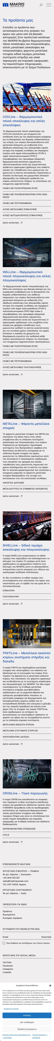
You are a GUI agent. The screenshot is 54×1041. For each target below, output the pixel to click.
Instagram (8, 969)
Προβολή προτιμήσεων (27, 1029)
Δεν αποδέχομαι (27, 1022)
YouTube (7, 962)
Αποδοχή (27, 1015)
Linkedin (7, 972)
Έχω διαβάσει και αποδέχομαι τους (28, 943)
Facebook (8, 965)
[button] (50, 985)
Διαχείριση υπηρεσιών (11, 1009)
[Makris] (14, 5)
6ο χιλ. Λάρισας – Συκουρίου (17, 874)
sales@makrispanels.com (15, 881)
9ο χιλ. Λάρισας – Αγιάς (14, 893)
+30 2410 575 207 (11, 878)
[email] (21, 937)
